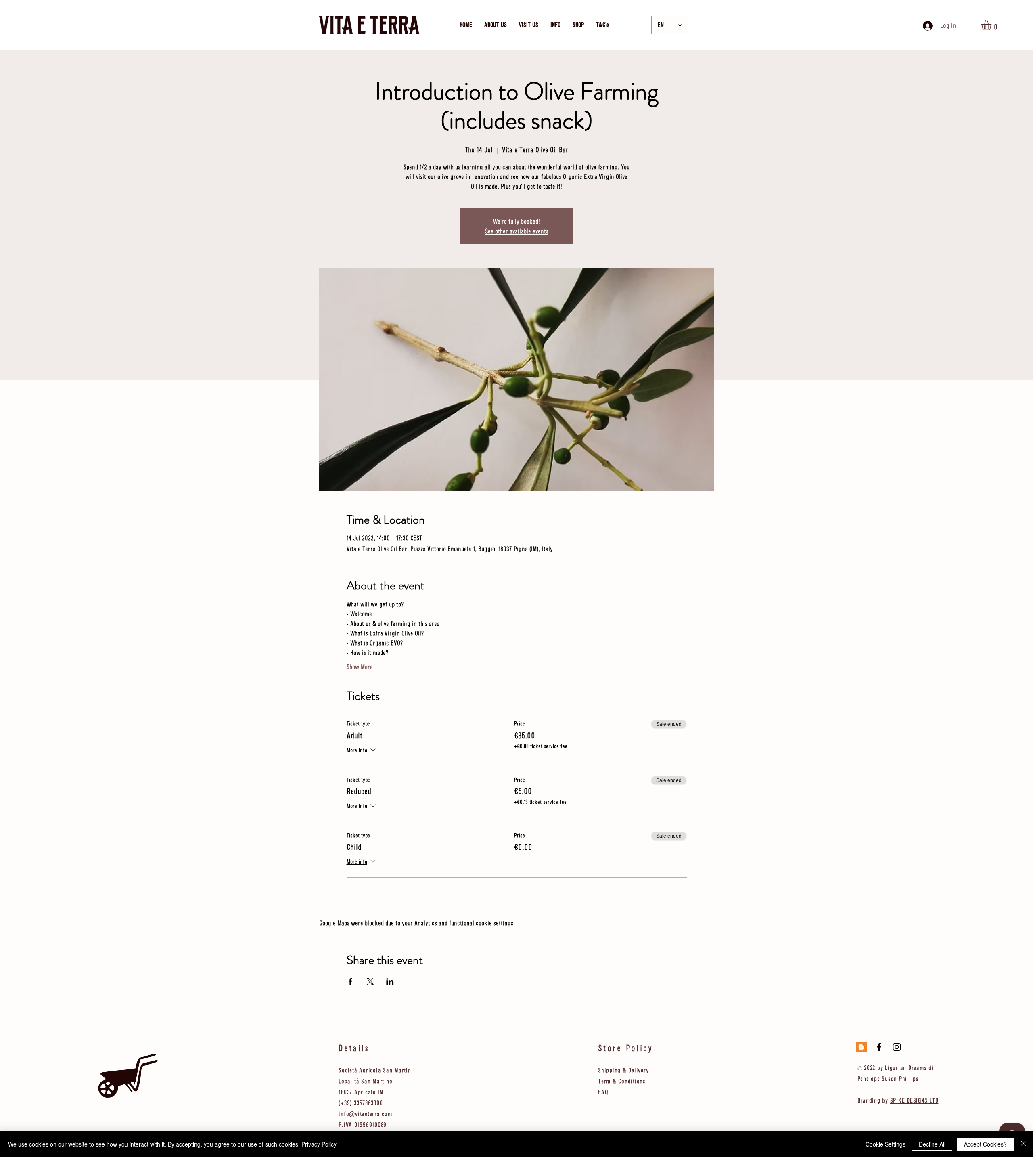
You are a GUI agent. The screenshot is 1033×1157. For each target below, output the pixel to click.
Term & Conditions (622, 1081)
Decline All (932, 1144)
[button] (992, 25)
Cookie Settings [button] (885, 1144)
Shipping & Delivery (623, 1070)
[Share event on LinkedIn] (390, 981)
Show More (360, 666)
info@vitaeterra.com (365, 1113)
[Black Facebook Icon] (879, 1047)
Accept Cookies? (985, 1144)
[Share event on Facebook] (350, 981)
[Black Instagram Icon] (896, 1047)
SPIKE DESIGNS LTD (914, 1100)
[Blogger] (861, 1047)
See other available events (516, 230)
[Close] (1023, 1144)
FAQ (603, 1092)
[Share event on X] (370, 981)
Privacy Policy (319, 1144)
